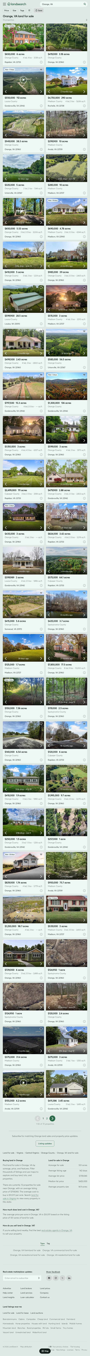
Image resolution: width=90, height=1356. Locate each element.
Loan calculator (27, 1297)
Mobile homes (75, 1323)
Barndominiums (10, 1319)
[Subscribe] (38, 1278)
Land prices (45, 1288)
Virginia (20, 1153)
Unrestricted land (22, 1332)
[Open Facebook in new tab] (49, 1278)
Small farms (56, 1328)
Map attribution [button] (26, 1346)
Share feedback (53, 1272)
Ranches (21, 1328)
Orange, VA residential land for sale (63, 1255)
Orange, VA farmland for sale (27, 1250)
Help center (8, 1293)
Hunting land (54, 1323)
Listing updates (45, 1143)
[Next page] (52, 1118)
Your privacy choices (60, 1346)
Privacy (84, 1350)
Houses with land (39, 1323)
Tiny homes (68, 1328)
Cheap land (42, 1319)
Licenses (70, 1350)
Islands (65, 1323)
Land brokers (26, 1288)
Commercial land (57, 1319)
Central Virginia (32, 1153)
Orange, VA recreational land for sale (27, 1255)
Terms (77, 1350)
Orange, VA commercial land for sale (59, 1250)
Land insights (9, 1297)
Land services (26, 1293)
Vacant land (8, 1332)
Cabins (22, 1319)
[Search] (85, 4)
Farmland (71, 1319)
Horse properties (22, 1323)
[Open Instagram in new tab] (56, 1278)
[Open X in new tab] (62, 1278)
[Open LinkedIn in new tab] (69, 1278)
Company (44, 1293)
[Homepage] (17, 4)
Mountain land (9, 1328)
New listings (60, 1350)
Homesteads (8, 1323)
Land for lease (22, 1313)
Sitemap (51, 1350)
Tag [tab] (48, 1243)
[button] (4, 4)
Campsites (31, 1319)
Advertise (7, 1288)
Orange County (48, 1153)
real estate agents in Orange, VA (56, 1230)
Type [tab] (42, 1243)
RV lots (46, 1328)
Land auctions (36, 1313)
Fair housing (75, 1346)
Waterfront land (39, 1332)
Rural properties (34, 1328)
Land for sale (8, 1153)
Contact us (45, 1297)
